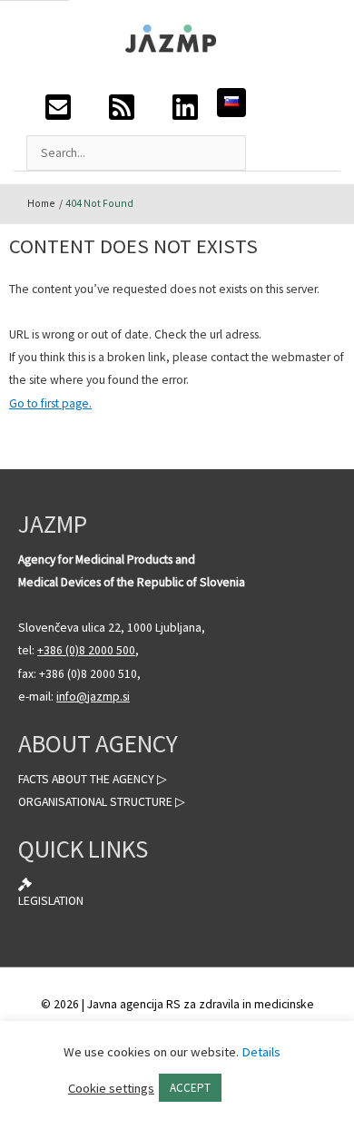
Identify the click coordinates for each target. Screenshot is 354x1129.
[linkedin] (185, 112)
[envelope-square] (58, 112)
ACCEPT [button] (190, 1087)
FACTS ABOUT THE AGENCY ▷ (92, 779)
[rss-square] (121, 112)
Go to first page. (50, 403)
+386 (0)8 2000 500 (86, 650)
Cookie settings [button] (111, 1088)
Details (260, 1052)
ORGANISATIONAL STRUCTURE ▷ (101, 802)
